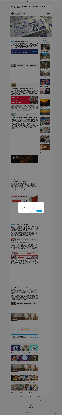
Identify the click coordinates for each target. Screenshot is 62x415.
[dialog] (31, 207)
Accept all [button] (39, 210)
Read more (31, 205)
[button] (22, 210)
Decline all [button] (32, 210)
